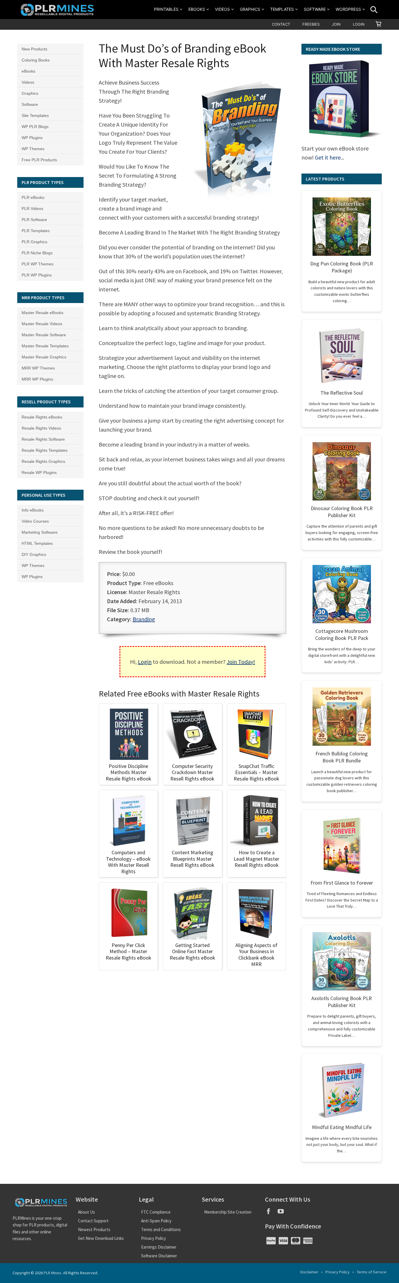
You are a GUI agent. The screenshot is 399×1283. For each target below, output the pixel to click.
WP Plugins (32, 137)
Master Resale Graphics (44, 357)
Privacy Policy (153, 1238)
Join (336, 24)
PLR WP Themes (37, 264)
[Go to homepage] (58, 9)
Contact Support (93, 1221)
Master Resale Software (44, 334)
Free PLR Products (39, 159)
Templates (282, 9)
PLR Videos (32, 208)
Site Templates (35, 115)
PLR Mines (52, 1272)
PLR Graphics (34, 241)
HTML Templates (37, 543)
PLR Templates (36, 230)
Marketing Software (40, 532)
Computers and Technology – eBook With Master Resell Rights (128, 862)
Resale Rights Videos (41, 428)
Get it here (328, 157)
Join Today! (241, 661)
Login (359, 24)
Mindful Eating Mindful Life (342, 1127)
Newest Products (94, 1229)
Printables (166, 9)
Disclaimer (309, 1272)
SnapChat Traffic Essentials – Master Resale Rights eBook (256, 772)
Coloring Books (36, 60)
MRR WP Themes (38, 368)
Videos (222, 9)
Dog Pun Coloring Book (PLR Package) (341, 267)
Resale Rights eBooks (42, 417)
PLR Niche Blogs (37, 253)
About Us (86, 1212)
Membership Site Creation (227, 1212)
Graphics (250, 9)
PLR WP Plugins (37, 275)
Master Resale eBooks (42, 312)
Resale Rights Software (43, 439)
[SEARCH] (373, 9)
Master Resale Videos (42, 323)
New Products (34, 49)
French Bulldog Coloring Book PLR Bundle (341, 757)
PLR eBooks (33, 197)
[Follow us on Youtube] (283, 1213)
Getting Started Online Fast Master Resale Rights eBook (192, 951)
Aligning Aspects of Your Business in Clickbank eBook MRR (256, 954)
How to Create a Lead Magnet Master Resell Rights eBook (256, 858)
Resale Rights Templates (44, 450)
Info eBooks (33, 510)
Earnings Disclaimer (158, 1247)
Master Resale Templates (45, 346)
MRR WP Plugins (37, 379)
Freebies (311, 24)
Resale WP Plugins (39, 472)
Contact (281, 24)
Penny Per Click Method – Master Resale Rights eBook (128, 951)
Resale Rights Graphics (43, 461)
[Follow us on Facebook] (271, 1213)
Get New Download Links (101, 1238)
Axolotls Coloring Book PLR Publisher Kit (341, 1002)
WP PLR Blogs (35, 126)
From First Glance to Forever (341, 882)
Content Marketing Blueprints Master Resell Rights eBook (192, 858)
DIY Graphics (34, 554)
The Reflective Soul (341, 392)
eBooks (196, 9)
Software (315, 9)
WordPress (348, 9)
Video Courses (35, 521)
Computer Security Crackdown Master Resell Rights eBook (192, 772)
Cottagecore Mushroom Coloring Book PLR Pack (341, 634)
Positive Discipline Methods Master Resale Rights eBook (128, 772)
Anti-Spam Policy (156, 1221)
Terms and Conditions (161, 1229)
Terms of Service (371, 1272)
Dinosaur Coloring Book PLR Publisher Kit (342, 512)
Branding (144, 619)
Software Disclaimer (159, 1256)
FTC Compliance (156, 1212)
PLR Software (34, 219)
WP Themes (33, 148)
